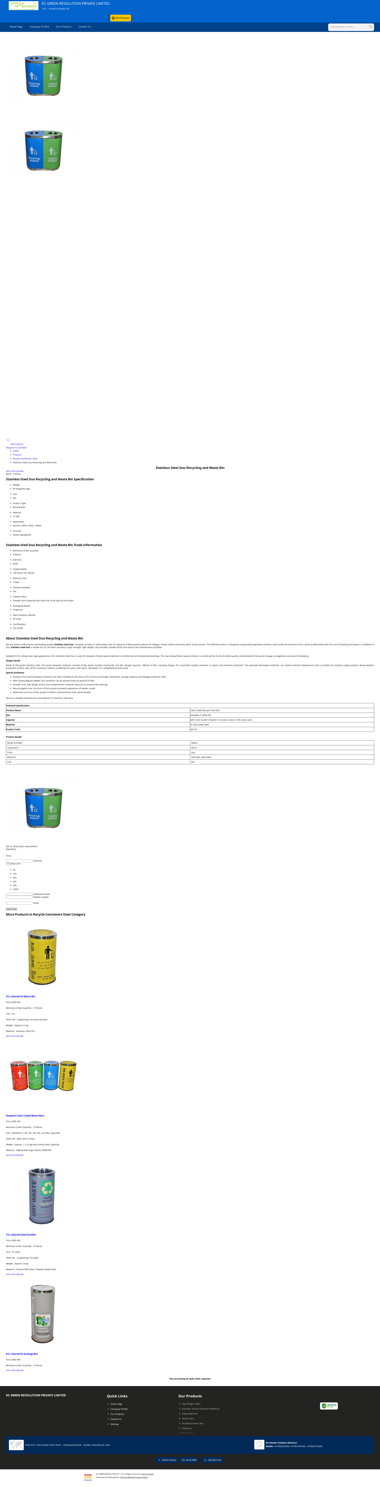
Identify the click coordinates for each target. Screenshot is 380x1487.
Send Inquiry (122, 17)
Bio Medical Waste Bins (193, 1423)
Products (17, 454)
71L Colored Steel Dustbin (21, 1234)
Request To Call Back (16, 447)
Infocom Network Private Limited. (134, 1477)
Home (16, 450)
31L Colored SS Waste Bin (20, 996)
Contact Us (85, 26)
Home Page (16, 26)
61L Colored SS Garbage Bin (22, 1353)
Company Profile (39, 26)
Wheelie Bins (188, 1418)
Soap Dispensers (190, 1413)
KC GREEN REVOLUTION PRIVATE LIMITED (76, 5)
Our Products (64, 26)
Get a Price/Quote (14, 471)
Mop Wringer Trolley (191, 1403)
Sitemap (114, 1424)
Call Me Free (214, 1460)
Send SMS (191, 1460)
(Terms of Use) (147, 1474)
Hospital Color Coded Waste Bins (25, 1115)
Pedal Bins (187, 1428)
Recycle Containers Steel (25, 458)
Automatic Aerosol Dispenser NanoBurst (201, 1408)
